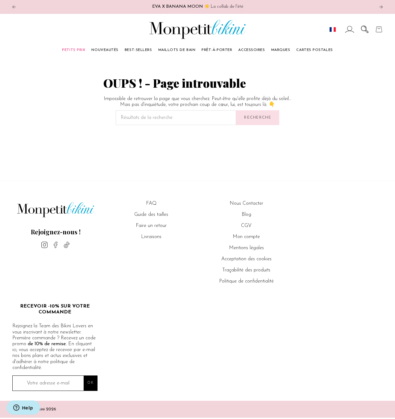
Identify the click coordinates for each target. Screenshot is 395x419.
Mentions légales (246, 247)
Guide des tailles (151, 214)
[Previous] (14, 7)
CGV (246, 225)
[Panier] (379, 29)
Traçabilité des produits (246, 270)
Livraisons (151, 236)
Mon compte (246, 236)
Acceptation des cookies (246, 259)
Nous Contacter (246, 203)
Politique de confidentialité (246, 281)
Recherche (257, 117)
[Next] (381, 7)
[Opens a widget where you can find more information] (23, 408)
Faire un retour (151, 225)
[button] (365, 29)
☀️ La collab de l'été (197, 6)
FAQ (151, 203)
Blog (246, 214)
